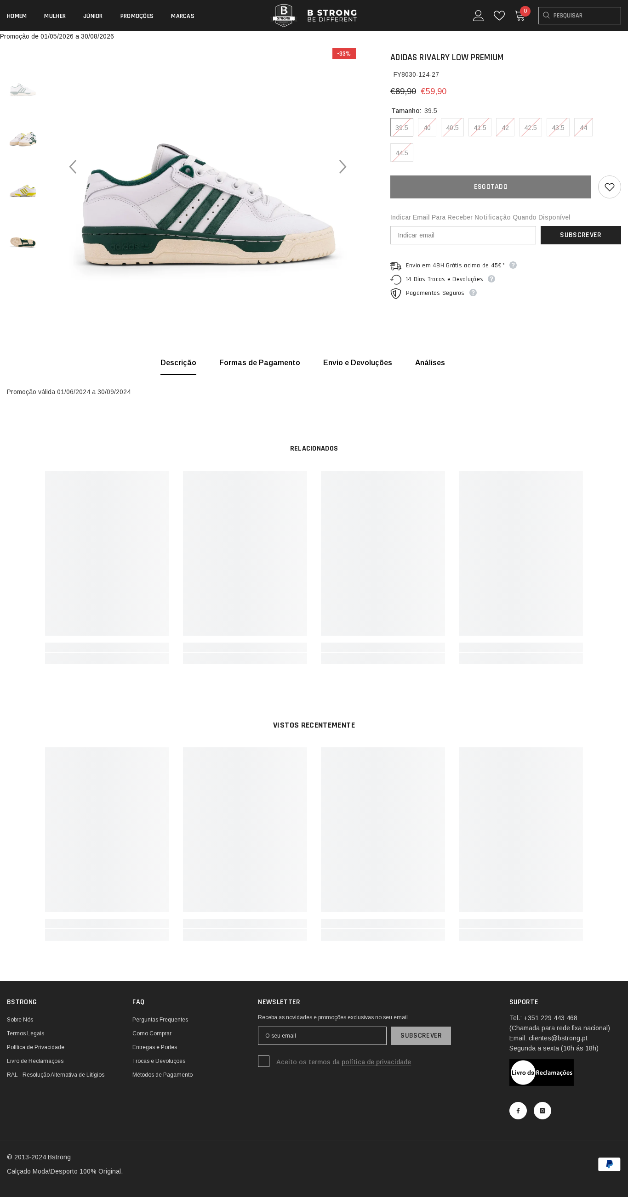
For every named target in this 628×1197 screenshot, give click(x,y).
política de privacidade (376, 1062)
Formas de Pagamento (259, 363)
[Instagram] (542, 1110)
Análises (430, 363)
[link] (107, 647)
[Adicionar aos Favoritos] (609, 186)
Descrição (178, 363)
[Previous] (73, 167)
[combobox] (580, 15)
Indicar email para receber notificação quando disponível (480, 217)
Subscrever (580, 235)
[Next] (343, 167)
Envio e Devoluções (357, 363)
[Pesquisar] (579, 15)
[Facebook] (518, 1110)
